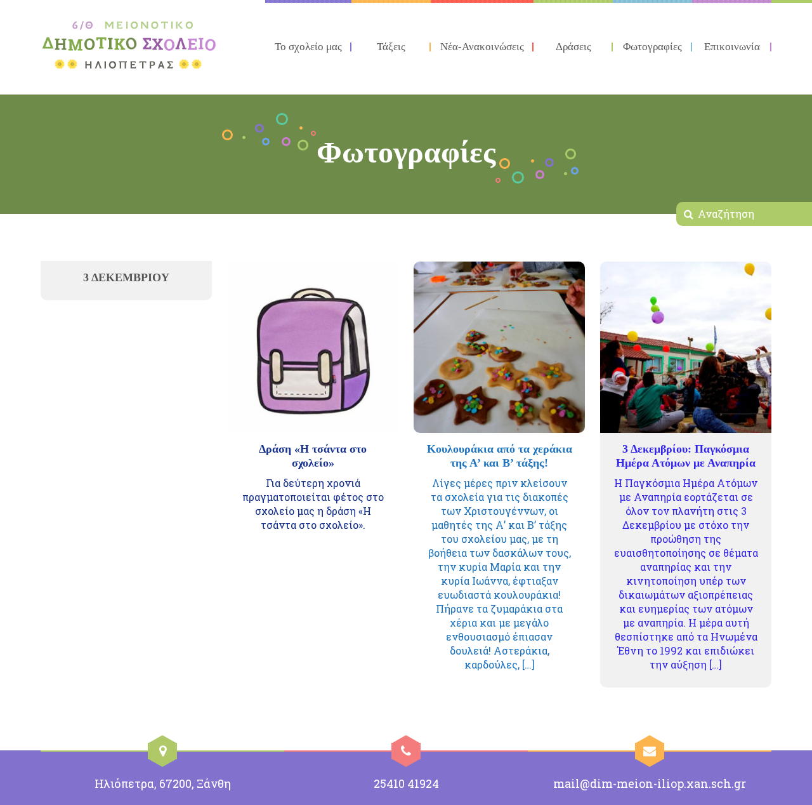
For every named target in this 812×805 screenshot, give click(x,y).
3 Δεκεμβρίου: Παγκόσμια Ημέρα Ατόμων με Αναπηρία (686, 455)
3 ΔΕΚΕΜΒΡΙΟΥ (126, 277)
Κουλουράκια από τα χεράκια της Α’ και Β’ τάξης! (499, 455)
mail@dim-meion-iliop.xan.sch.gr (649, 783)
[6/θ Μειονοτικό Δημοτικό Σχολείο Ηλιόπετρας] (129, 45)
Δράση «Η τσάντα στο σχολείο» (313, 455)
